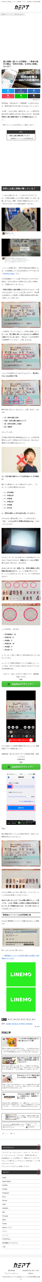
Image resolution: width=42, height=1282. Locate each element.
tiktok (4, 1220)
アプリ (4, 1231)
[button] (34, 96)
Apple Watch (6, 1181)
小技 (5, 1019)
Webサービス (7, 1227)
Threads (5, 1216)
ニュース (5, 1235)
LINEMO (5, 1208)
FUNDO (22, 1024)
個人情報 (17, 1019)
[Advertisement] (21, 37)
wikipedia (29, 1024)
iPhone (4, 1200)
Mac (3, 1212)
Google (4, 1189)
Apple (4, 1177)
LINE (4, 1204)
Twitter (4, 1223)
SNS (11, 1019)
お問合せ (31, 1273)
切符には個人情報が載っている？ (19, 135)
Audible (5, 1185)
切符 (24, 1019)
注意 (29, 1019)
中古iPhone (6, 1239)
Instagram (5, 1193)
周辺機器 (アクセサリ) (10, 1243)
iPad (3, 1197)
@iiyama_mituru (8, 273)
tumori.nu (15, 1024)
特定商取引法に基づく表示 (31, 1270)
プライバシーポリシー (11, 1273)
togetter (8, 1024)
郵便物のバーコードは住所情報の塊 (22, 138)
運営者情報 (11, 1270)
